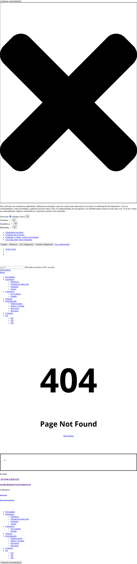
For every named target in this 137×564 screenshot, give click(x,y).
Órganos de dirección (20, 519)
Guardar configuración (44, 244)
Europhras (9, 514)
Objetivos (15, 516)
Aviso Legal (10, 249)
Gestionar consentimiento (11, 563)
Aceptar (4, 244)
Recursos (14, 546)
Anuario (8, 533)
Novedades (10, 512)
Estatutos (14, 521)
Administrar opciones (14, 232)
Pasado (14, 531)
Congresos (9, 526)
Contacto (9, 548)
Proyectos (15, 543)
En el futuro (16, 529)
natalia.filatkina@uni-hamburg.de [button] (15, 484)
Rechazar (13, 244)
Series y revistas (17, 541)
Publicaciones (16, 538)
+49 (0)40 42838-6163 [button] (9, 479)
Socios (13, 524)
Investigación (11, 536)
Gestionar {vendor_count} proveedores (22, 237)
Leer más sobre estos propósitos (18, 239)
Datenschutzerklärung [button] (7, 500)
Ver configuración (26, 244)
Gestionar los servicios (14, 235)
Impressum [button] (3, 495)
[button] (68, 102)
